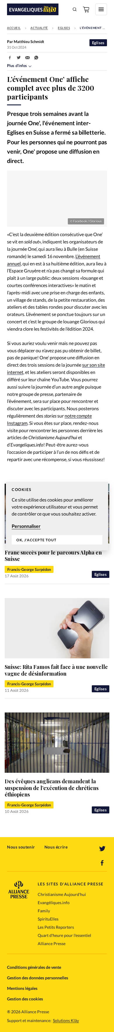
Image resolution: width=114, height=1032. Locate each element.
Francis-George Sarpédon (29, 569)
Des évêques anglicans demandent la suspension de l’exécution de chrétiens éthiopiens (52, 788)
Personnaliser (26, 525)
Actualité (39, 28)
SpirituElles (48, 918)
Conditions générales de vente (34, 967)
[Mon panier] (86, 9)
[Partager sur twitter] (19, 58)
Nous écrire (56, 846)
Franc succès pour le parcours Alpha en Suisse (53, 556)
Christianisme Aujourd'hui (62, 894)
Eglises (64, 28)
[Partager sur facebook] (10, 58)
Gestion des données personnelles (37, 977)
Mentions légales (22, 988)
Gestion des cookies (25, 998)
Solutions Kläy (66, 1021)
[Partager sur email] (27, 58)
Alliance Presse (51, 943)
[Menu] (101, 9)
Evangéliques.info (54, 902)
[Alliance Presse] (18, 896)
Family (44, 910)
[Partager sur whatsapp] (36, 58)
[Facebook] (102, 863)
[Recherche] (74, 9)
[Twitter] (102, 849)
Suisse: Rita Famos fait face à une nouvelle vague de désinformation (56, 670)
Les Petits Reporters (56, 927)
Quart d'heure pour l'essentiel (64, 935)
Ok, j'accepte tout (36, 540)
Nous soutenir (21, 846)
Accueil (13, 28)
